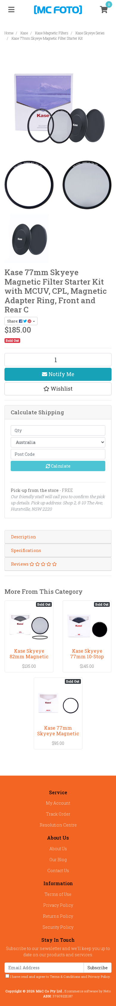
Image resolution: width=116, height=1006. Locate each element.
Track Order (58, 814)
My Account (58, 803)
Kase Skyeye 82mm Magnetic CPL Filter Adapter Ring (29, 659)
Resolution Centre (58, 825)
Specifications (26, 550)
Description (23, 537)
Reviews (20, 564)
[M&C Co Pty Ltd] (58, 9)
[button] (58, 388)
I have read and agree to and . (60, 976)
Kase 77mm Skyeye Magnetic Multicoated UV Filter (58, 736)
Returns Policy (58, 916)
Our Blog (58, 859)
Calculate (60, 466)
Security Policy (58, 927)
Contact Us (58, 870)
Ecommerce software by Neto (88, 991)
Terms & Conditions (65, 976)
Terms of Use (58, 894)
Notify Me (60, 374)
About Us (58, 848)
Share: (13, 321)
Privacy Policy (58, 905)
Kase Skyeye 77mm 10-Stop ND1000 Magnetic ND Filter (87, 659)
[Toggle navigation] (11, 10)
